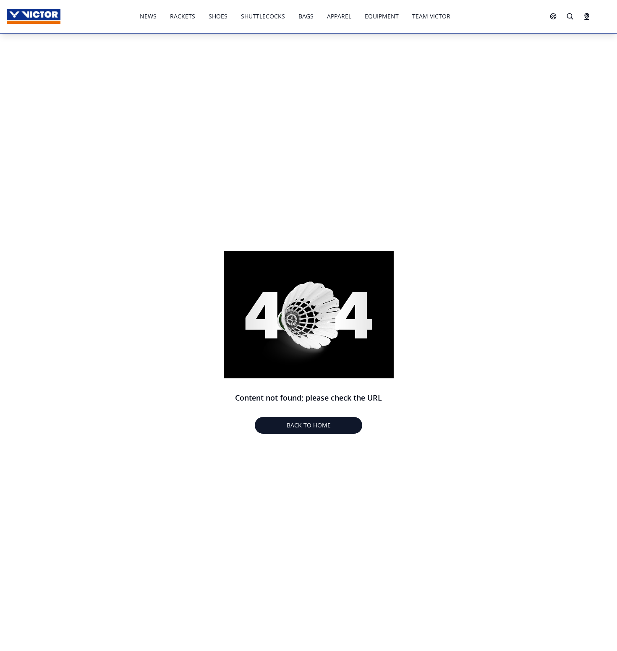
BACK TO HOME (309, 425)
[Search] (570, 16)
